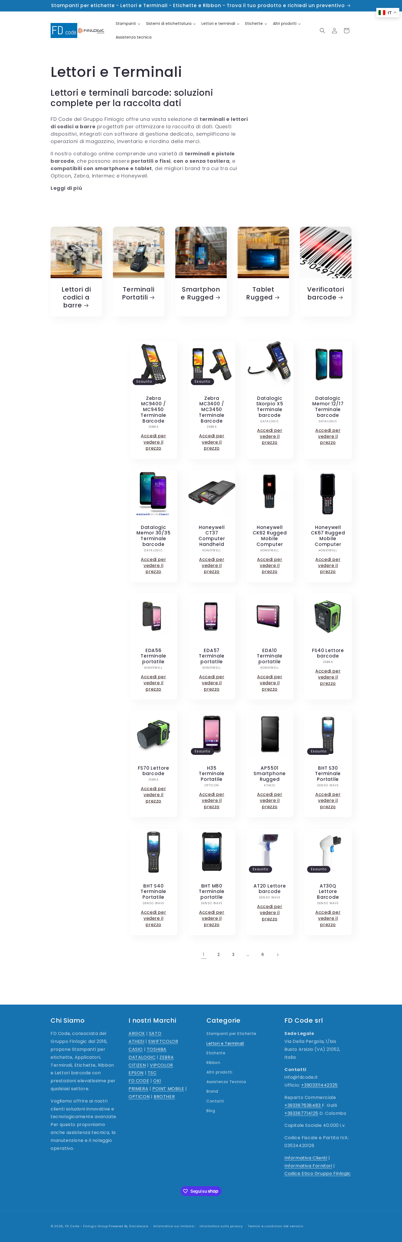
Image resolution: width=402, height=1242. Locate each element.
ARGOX (137, 1034)
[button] (322, 31)
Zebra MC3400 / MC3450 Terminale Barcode (212, 409)
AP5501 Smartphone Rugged (270, 773)
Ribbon (213, 1062)
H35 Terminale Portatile (212, 773)
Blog (210, 1110)
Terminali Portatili (138, 293)
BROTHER (164, 1096)
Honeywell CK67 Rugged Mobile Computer (328, 535)
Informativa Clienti (305, 1158)
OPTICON (139, 1096)
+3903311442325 (319, 1085)
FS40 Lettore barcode (328, 653)
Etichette (215, 1053)
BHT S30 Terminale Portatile (328, 773)
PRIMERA (138, 1089)
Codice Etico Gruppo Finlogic (317, 1174)
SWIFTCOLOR (163, 1042)
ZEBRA (166, 1057)
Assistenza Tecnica (226, 1082)
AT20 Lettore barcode (270, 888)
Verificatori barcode (325, 293)
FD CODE (139, 1081)
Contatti (215, 1101)
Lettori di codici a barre (76, 297)
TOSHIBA (157, 1049)
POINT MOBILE (168, 1089)
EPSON (136, 1073)
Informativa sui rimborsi (174, 1226)
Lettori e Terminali (225, 1043)
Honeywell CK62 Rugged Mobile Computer (270, 535)
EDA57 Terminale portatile (212, 656)
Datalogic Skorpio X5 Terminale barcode (269, 406)
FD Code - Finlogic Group (86, 1226)
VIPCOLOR (161, 1065)
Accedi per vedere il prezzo (153, 442)
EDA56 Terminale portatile (153, 656)
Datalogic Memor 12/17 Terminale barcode (327, 406)
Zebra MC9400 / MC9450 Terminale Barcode (153, 409)
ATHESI (136, 1042)
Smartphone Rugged (200, 293)
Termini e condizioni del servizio (275, 1226)
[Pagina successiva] (278, 955)
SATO (155, 1034)
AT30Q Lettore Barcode (328, 891)
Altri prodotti (219, 1072)
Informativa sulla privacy (221, 1226)
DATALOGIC (142, 1057)
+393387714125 (301, 1113)
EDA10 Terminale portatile (269, 656)
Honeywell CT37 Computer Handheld (212, 535)
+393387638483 (303, 1105)
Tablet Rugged (260, 293)
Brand (212, 1091)
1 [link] (204, 954)
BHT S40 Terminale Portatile (153, 891)
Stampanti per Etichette (231, 1034)
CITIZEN (137, 1065)
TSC (152, 1073)
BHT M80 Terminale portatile (212, 891)
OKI (157, 1081)
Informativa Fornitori (308, 1166)
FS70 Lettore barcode (153, 771)
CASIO (136, 1049)
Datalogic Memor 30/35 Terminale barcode (153, 535)
